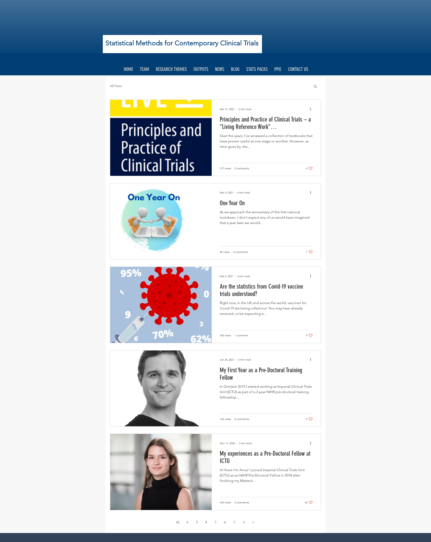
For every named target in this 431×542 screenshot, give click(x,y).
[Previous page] (187, 522)
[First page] (178, 522)
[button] (315, 86)
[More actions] (312, 109)
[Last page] (253, 522)
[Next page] (244, 522)
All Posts (116, 86)
